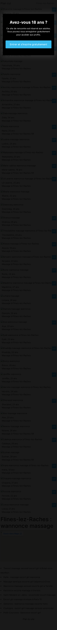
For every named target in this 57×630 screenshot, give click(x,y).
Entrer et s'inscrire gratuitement (28, 44)
